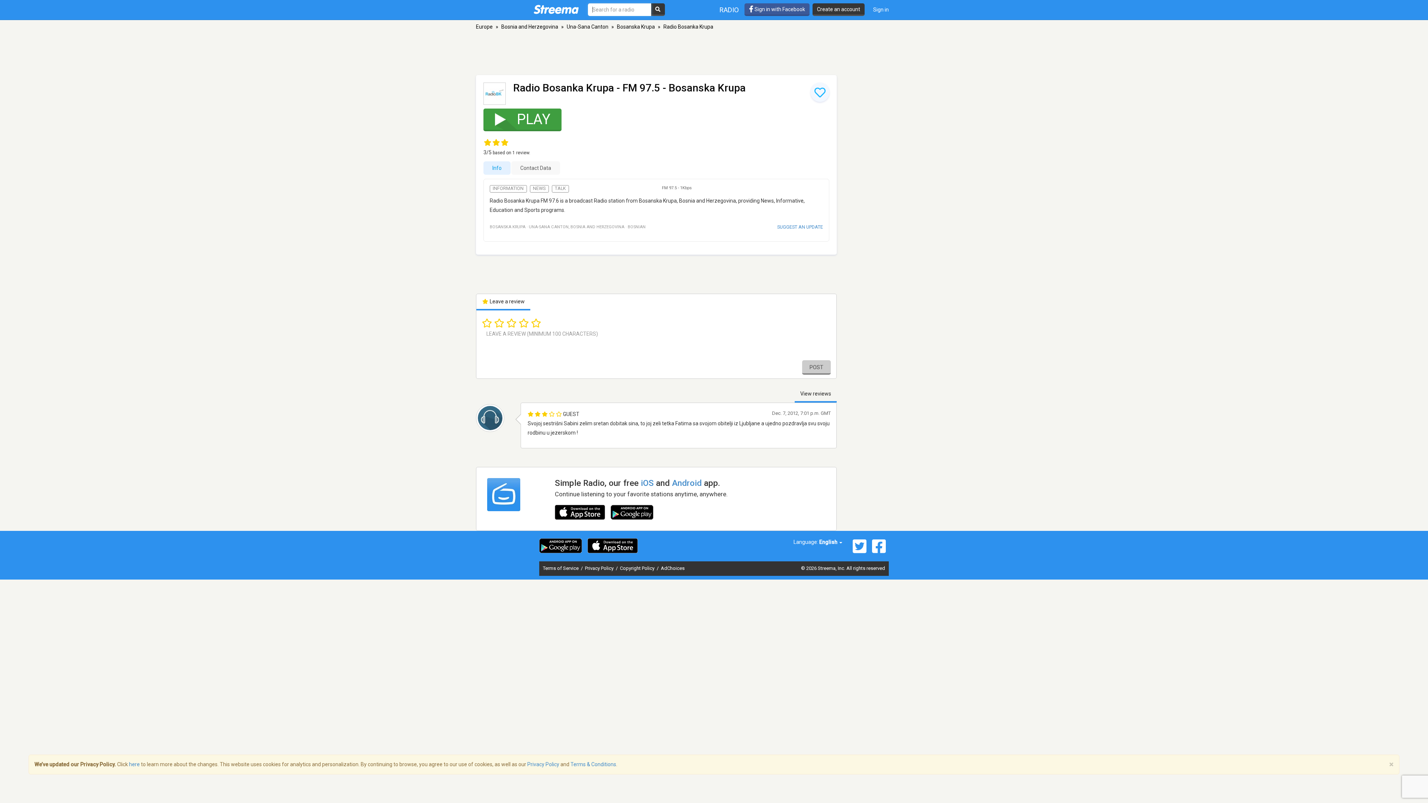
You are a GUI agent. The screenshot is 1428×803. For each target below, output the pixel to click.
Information (508, 188)
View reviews (815, 394)
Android (687, 483)
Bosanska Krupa (636, 27)
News (539, 188)
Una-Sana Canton (587, 27)
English (829, 542)
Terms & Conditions (593, 764)
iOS (647, 483)
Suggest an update (800, 227)
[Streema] (556, 9)
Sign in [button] (881, 10)
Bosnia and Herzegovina (529, 27)
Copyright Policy (638, 568)
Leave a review (507, 301)
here (134, 764)
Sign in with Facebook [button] (779, 9)
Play (533, 119)
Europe (484, 27)
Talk (560, 188)
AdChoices (673, 568)
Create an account (838, 9)
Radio (729, 10)
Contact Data (535, 168)
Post (816, 367)
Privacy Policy (600, 568)
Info (497, 168)
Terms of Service (561, 568)
